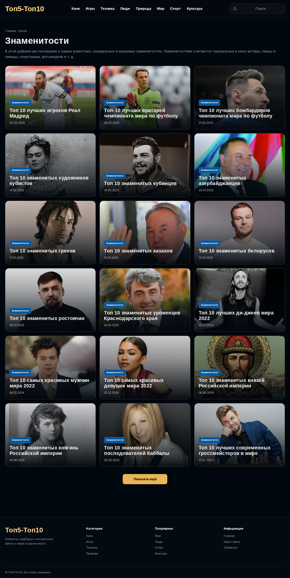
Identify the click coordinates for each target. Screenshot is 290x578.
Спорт (175, 8)
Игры (90, 8)
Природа (143, 8)
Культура (194, 8)
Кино (76, 8)
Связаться (230, 547)
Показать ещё (145, 479)
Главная (10, 30)
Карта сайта (232, 541)
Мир (160, 8)
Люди (125, 8)
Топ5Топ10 (24, 8)
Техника (107, 8)
